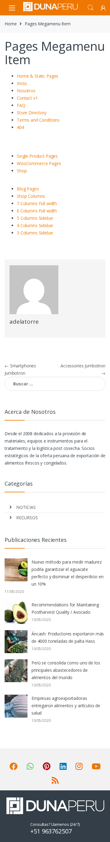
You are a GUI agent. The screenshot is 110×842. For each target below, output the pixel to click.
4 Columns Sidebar (35, 225)
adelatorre (24, 321)
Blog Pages (28, 189)
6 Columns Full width (37, 211)
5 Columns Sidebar (35, 218)
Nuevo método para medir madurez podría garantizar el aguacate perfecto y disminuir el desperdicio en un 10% (67, 573)
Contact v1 (27, 98)
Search (90, 7)
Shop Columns (31, 196)
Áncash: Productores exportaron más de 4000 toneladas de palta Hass (67, 637)
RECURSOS (27, 517)
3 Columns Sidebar (35, 233)
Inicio (22, 83)
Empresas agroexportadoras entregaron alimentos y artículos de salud (65, 705)
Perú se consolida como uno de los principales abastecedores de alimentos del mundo (65, 670)
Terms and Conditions (38, 120)
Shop (22, 171)
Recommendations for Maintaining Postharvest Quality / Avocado (65, 608)
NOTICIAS (26, 507)
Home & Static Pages (37, 76)
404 (20, 127)
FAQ (21, 105)
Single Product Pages (37, 156)
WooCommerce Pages (39, 163)
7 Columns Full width (37, 203)
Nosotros (26, 91)
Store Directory (31, 113)
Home (10, 24)
